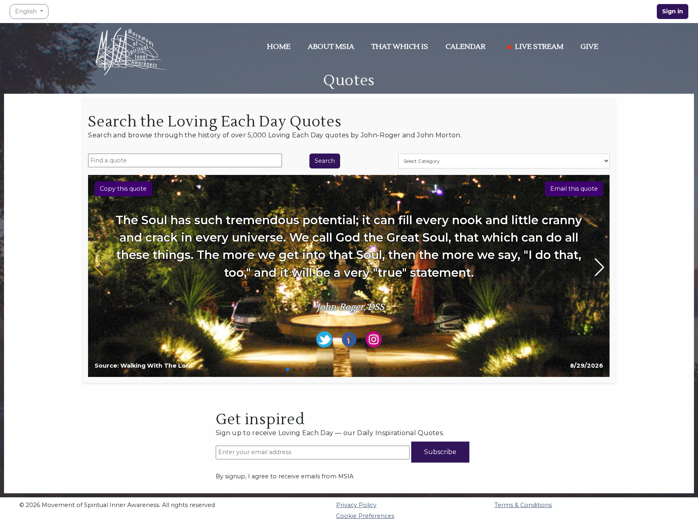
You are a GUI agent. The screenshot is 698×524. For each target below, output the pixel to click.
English (26, 11)
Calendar (466, 46)
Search (325, 160)
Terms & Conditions (523, 505)
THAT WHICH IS (399, 46)
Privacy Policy (356, 505)
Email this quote (574, 188)
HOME (278, 46)
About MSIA (331, 46)
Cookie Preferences (365, 516)
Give (589, 46)
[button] (287, 369)
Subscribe (440, 452)
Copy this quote (123, 188)
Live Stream (539, 46)
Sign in (672, 11)
